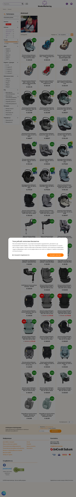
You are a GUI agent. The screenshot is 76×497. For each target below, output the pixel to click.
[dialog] (38, 248)
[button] (20, 255)
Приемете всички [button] (55, 255)
